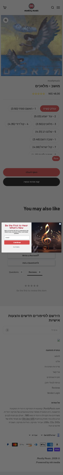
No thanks (16, 247)
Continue (17, 242)
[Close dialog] (60, 224)
